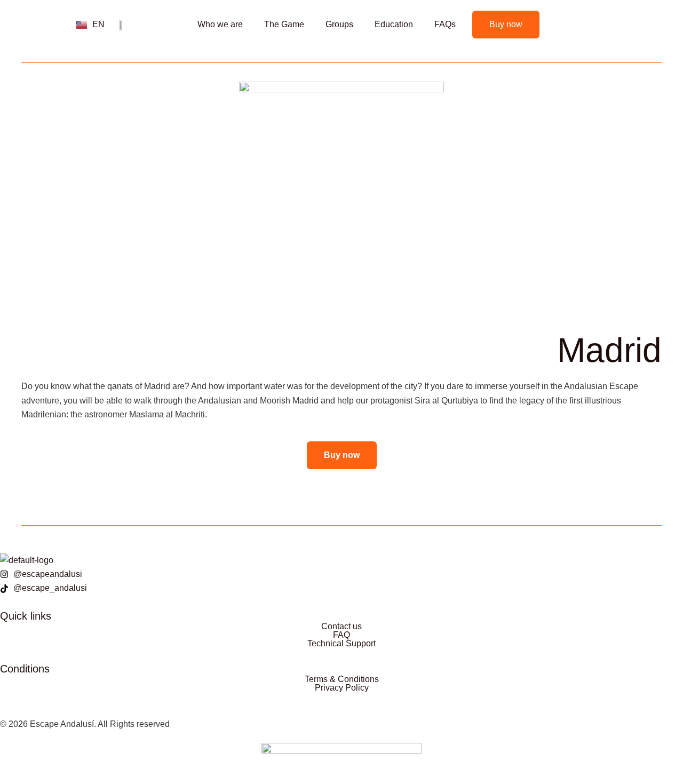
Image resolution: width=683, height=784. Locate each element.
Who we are (220, 24)
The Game (284, 24)
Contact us (341, 626)
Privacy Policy (342, 688)
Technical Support (341, 643)
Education (394, 24)
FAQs (445, 24)
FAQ (341, 635)
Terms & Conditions (342, 679)
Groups (339, 24)
